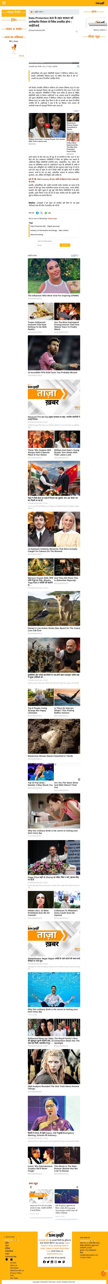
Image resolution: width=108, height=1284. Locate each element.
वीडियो (7, 1248)
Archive (13, 1263)
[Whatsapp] (45, 214)
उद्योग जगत (39, 12)
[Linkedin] (52, 1261)
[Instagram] (56, 1261)
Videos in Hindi (52, 1248)
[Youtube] (60, 1261)
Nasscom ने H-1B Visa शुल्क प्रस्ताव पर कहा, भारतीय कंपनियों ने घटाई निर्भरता (41, 1208)
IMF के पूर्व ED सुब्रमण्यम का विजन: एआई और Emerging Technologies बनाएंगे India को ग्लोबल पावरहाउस (66, 1209)
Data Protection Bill (38, 226)
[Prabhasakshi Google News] (78, 66)
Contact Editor (85, 1257)
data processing (36, 235)
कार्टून (7, 1254)
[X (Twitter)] (76, 42)
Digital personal (53, 226)
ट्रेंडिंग (14, 20)
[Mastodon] (64, 1261)
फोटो (7, 1246)
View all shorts (99, 30)
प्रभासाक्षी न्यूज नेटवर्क (35, 66)
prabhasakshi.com (54, 1254)
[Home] (31, 12)
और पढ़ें (21, 56)
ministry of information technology (43, 230)
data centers (64, 230)
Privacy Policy (16, 1273)
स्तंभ (94, 11)
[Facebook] (76, 38)
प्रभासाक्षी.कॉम (44, 1240)
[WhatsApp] (76, 47)
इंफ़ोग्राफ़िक (9, 1251)
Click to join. (52, 218)
